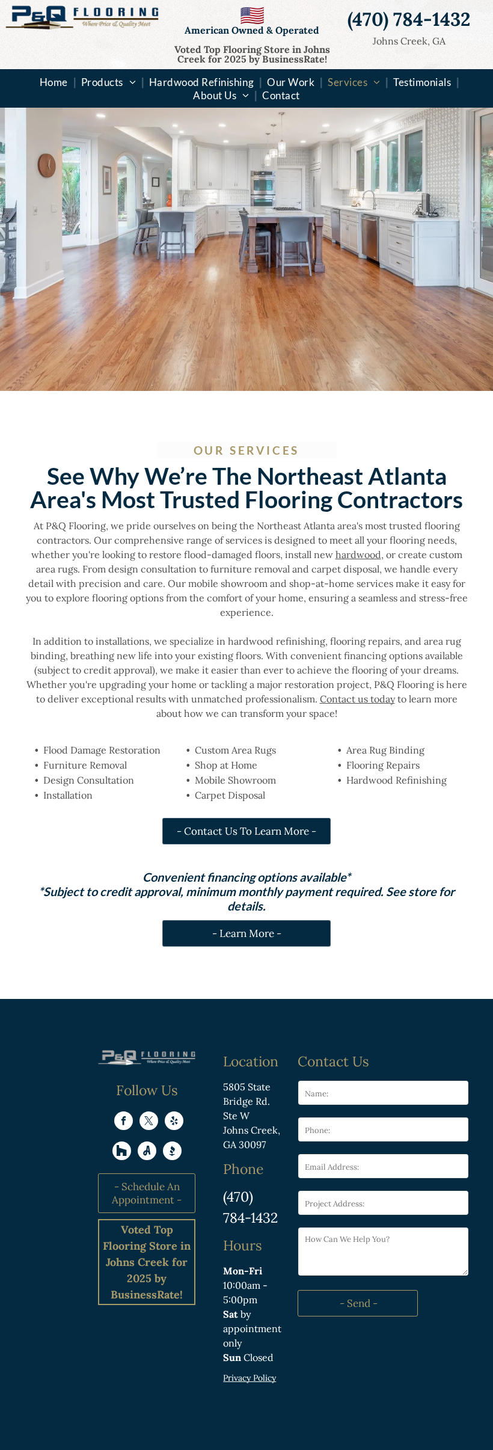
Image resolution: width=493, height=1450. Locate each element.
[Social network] (121, 1152)
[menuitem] (55, 81)
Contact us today (357, 699)
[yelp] (174, 1122)
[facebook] (123, 1122)
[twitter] (148, 1122)
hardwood (358, 554)
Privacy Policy (249, 1377)
